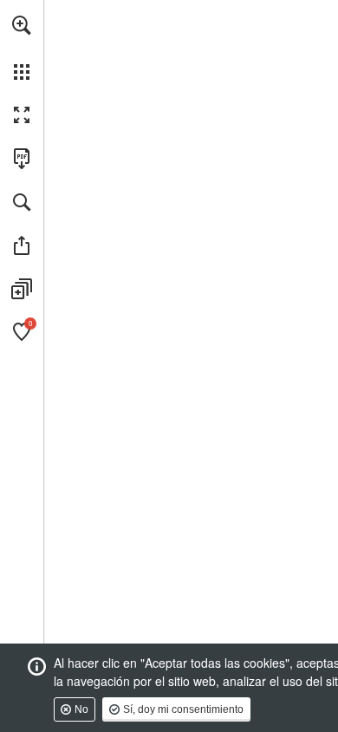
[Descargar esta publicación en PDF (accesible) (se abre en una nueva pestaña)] (21, 158)
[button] (21, 25)
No (81, 709)
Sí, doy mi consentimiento (183, 709)
